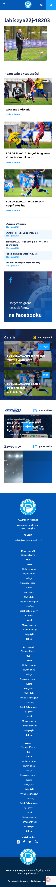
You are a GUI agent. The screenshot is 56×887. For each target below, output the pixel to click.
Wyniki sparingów (29, 601)
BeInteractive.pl (39, 881)
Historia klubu (29, 569)
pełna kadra (45, 446)
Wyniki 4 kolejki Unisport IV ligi (22, 233)
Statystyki (29, 597)
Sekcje (29, 578)
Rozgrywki (29, 592)
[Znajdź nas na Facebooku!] (28, 321)
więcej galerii (45, 337)
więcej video (45, 410)
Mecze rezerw (29, 625)
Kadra (29, 587)
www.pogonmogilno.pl (18, 870)
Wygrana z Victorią (16, 224)
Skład (29, 620)
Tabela (29, 639)
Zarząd (29, 564)
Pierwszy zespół (28, 583)
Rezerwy (28, 615)
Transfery (29, 606)
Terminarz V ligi (29, 629)
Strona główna (28, 555)
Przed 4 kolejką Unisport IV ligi (22, 254)
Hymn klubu (29, 573)
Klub (28, 559)
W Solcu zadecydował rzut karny (23, 262)
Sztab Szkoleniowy (29, 611)
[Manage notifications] (48, 879)
